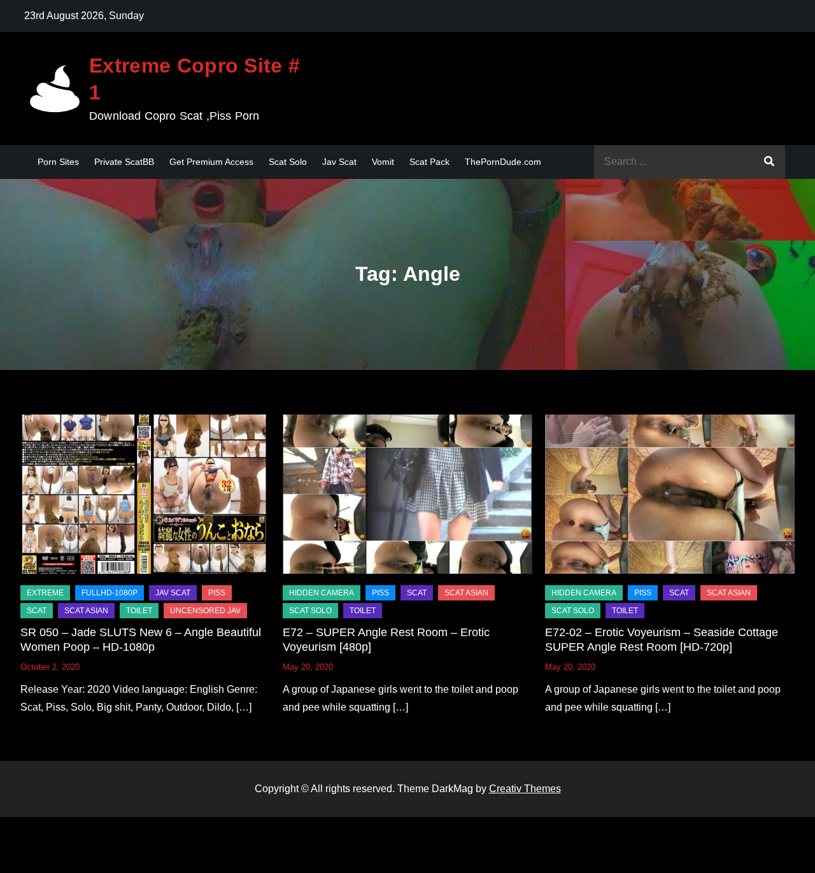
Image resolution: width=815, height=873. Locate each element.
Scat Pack (429, 162)
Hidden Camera (321, 592)
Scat (36, 610)
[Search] (769, 162)
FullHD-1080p (110, 592)
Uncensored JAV (205, 610)
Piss (216, 592)
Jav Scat (339, 162)
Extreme (45, 592)
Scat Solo (288, 162)
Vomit (383, 162)
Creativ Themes (525, 788)
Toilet (139, 610)
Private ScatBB (124, 162)
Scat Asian (86, 610)
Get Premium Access (211, 162)
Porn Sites (58, 162)
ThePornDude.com (503, 162)
